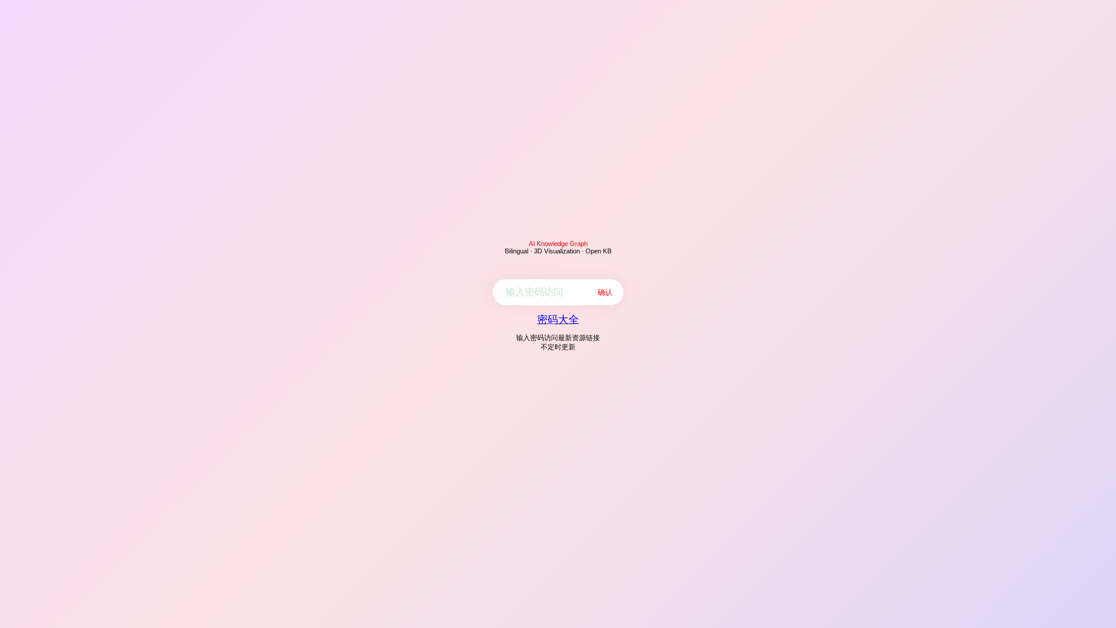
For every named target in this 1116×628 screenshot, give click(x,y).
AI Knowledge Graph (558, 243)
